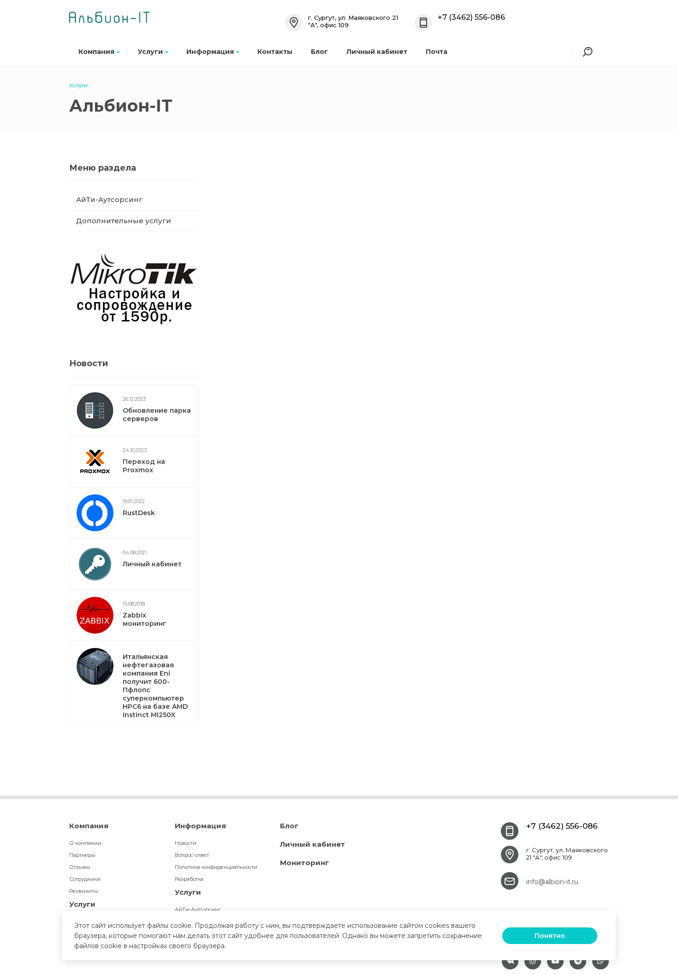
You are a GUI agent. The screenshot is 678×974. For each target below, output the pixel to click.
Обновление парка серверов (157, 414)
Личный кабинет (376, 52)
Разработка (189, 879)
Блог (319, 52)
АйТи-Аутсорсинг (109, 199)
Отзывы (79, 867)
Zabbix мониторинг (145, 619)
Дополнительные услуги (123, 220)
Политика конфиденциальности (216, 867)
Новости (185, 843)
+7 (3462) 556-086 (471, 17)
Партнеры (82, 855)
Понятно (550, 936)
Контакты (274, 52)
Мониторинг (304, 862)
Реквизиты (83, 891)
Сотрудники (85, 879)
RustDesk (139, 513)
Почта (436, 52)
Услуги (150, 52)
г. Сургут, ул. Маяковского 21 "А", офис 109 (567, 853)
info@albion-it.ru (552, 882)
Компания (96, 52)
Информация (210, 52)
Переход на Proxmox (144, 465)
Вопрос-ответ (192, 855)
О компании (85, 843)
